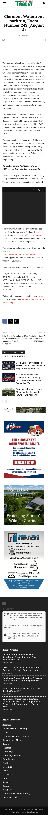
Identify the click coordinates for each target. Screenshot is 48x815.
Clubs (5, 732)
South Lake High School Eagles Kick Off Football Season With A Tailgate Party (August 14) (30, 366)
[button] (4, 3)
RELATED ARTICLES (13, 352)
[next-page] (7, 401)
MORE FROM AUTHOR (15, 356)
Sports (5, 786)
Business (6, 725)
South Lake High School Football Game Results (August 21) (21, 689)
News (5, 770)
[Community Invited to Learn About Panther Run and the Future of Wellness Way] (8, 392)
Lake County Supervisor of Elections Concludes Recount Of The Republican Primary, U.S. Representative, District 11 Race (21, 703)
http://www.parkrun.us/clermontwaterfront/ (23, 254)
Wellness (7, 789)
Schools (6, 782)
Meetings (7, 767)
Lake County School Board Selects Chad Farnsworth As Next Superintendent (21, 668)
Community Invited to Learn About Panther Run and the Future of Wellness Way (29, 392)
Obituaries (7, 774)
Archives (5, 369)
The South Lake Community (16, 793)
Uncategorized (9, 797)
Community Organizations (15, 736)
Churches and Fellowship (14, 728)
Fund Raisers (8, 759)
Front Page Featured (12, 755)
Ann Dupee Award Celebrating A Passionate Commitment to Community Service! (24, 679)
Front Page (7, 751)
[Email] (16, 321)
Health (5, 763)
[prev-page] (4, 401)
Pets (4, 778)
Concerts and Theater (13, 740)
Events (5, 744)
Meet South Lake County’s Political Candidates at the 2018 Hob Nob (35, 338)
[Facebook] (4, 321)
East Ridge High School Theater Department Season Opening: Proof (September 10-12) (19, 657)
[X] (10, 321)
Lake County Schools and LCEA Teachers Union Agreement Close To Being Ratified (12, 340)
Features (6, 747)
